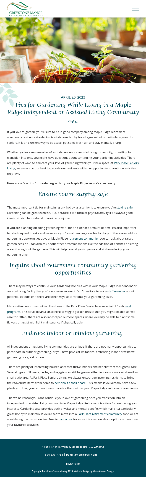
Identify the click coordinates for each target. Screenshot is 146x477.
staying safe (124, 207)
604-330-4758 (54, 454)
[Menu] (135, 9)
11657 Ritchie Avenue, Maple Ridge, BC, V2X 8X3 (73, 446)
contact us (65, 419)
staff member (116, 291)
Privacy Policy (73, 463)
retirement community (83, 238)
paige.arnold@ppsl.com (81, 454)
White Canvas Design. (103, 471)
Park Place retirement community (99, 414)
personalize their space (70, 383)
